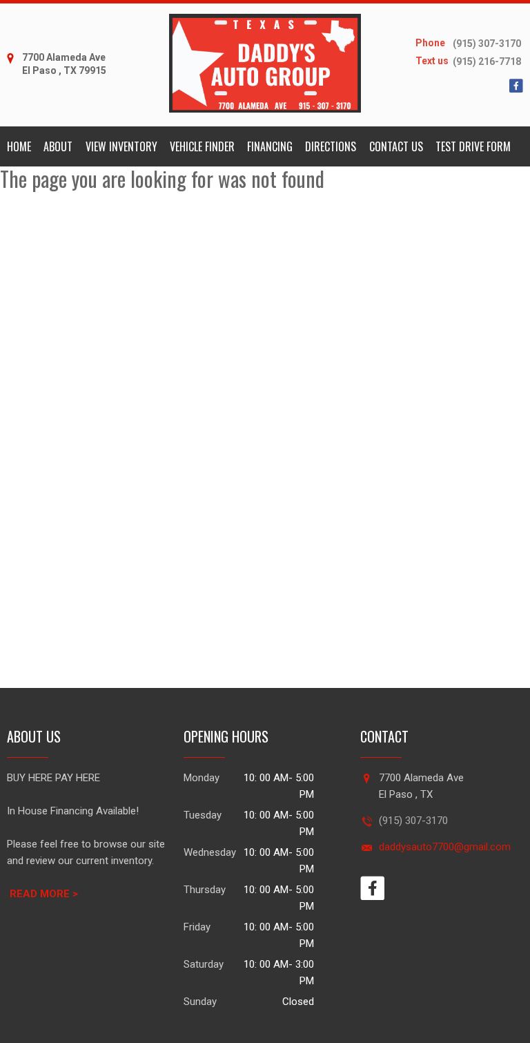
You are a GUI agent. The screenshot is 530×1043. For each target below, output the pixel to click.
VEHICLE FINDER (202, 146)
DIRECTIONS (330, 146)
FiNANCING (270, 146)
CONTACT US (396, 146)
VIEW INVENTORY (121, 146)
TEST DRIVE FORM (473, 146)
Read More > (44, 894)
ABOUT (57, 146)
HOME (19, 146)
